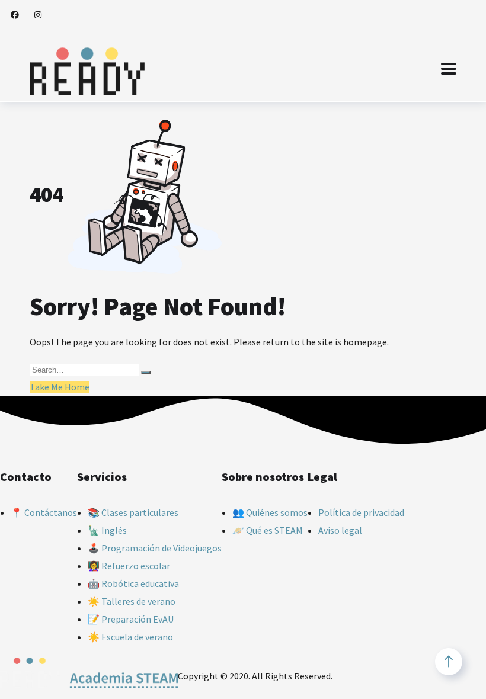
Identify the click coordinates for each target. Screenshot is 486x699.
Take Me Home (59, 387)
